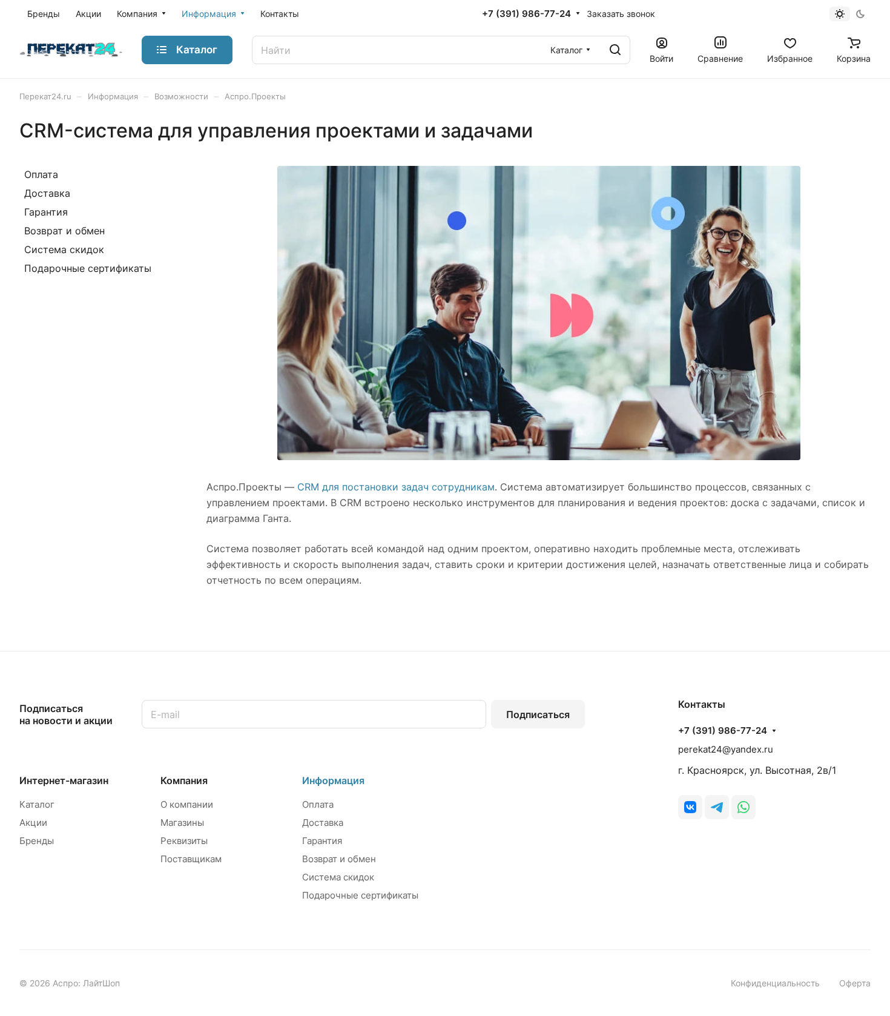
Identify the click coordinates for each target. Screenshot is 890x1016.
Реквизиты (184, 840)
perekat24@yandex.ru (725, 749)
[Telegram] (717, 807)
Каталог (36, 804)
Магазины (182, 822)
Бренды (36, 840)
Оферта (855, 983)
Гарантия (46, 212)
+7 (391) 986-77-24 (526, 13)
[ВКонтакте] (690, 807)
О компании (186, 804)
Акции (33, 822)
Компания (184, 780)
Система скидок (64, 249)
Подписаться (538, 714)
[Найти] (615, 50)
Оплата (41, 174)
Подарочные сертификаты (87, 268)
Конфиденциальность (775, 983)
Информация (333, 780)
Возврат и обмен (64, 231)
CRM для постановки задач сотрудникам (396, 487)
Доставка (47, 193)
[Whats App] (743, 807)
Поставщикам (191, 859)
